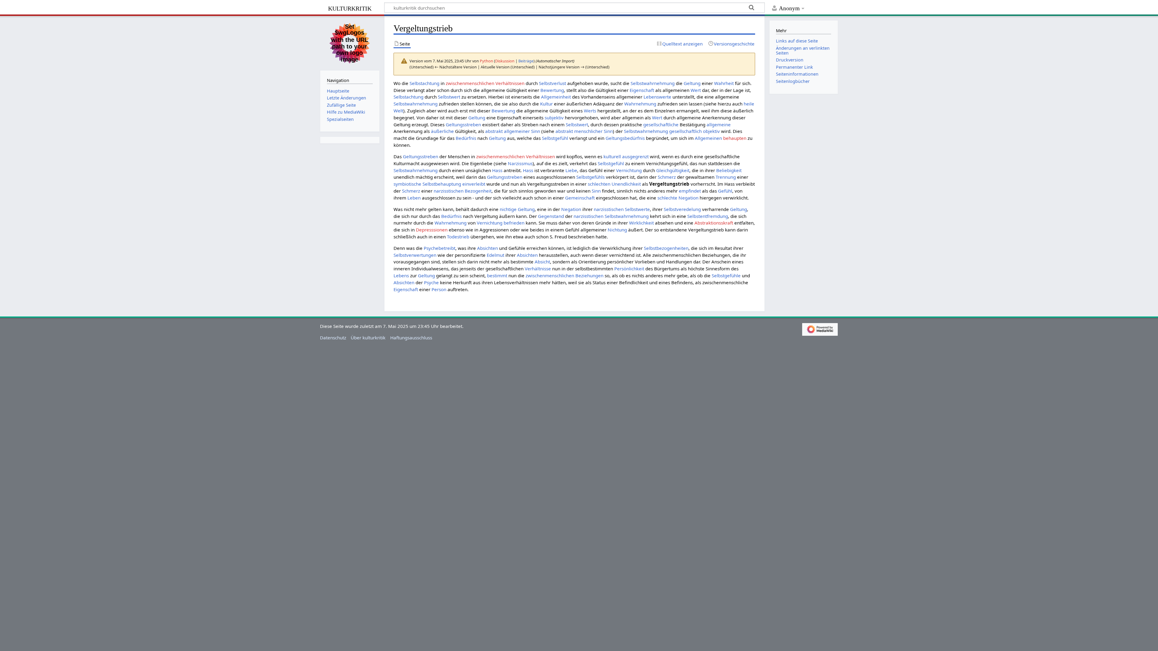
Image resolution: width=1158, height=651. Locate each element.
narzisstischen (449, 191)
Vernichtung (629, 170)
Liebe (571, 170)
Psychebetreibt (439, 248)
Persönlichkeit (629, 269)
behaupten (734, 138)
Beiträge (525, 61)
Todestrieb (458, 237)
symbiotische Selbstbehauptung (427, 184)
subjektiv (554, 118)
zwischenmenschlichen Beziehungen (564, 275)
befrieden (514, 223)
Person (439, 289)
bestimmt (497, 275)
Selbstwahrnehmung (653, 83)
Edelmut (495, 255)
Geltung (692, 83)
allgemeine (719, 124)
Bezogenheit (478, 191)
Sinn (535, 131)
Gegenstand (551, 216)
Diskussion (504, 61)
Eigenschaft (642, 90)
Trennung (726, 177)
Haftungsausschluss (411, 338)
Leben (414, 198)
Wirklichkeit (641, 223)
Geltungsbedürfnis (625, 138)
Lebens (401, 275)
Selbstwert (449, 97)
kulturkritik (350, 7)
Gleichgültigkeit (672, 170)
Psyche (431, 282)
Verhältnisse (538, 269)
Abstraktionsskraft (713, 223)
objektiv (711, 131)
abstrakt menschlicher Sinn (584, 131)
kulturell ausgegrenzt (626, 156)
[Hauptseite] (350, 42)
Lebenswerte (657, 97)
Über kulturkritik (368, 338)
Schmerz (667, 177)
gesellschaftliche (661, 124)
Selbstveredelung (682, 209)
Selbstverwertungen (415, 255)
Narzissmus (520, 163)
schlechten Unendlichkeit (614, 184)
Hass (497, 170)
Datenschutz (333, 338)
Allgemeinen (708, 138)
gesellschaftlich (685, 131)
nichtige (508, 209)
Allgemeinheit (556, 97)
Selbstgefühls (590, 177)
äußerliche (442, 131)
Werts (590, 111)
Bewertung (552, 90)
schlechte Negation (677, 198)
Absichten (487, 248)
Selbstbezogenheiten (666, 248)
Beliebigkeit (729, 170)
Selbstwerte (637, 209)
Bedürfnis (466, 138)
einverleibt (473, 184)
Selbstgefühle (726, 275)
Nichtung (617, 230)
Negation (571, 209)
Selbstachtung (424, 83)
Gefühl (725, 191)
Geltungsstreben (463, 124)
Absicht (542, 262)
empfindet (690, 191)
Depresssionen (432, 230)
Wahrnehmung (640, 104)
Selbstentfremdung (707, 216)
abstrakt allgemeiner (507, 131)
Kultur (546, 104)
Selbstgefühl (555, 138)
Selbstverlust (552, 83)
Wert (696, 90)
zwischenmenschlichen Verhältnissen (485, 83)
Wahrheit (724, 83)
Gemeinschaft (580, 198)
